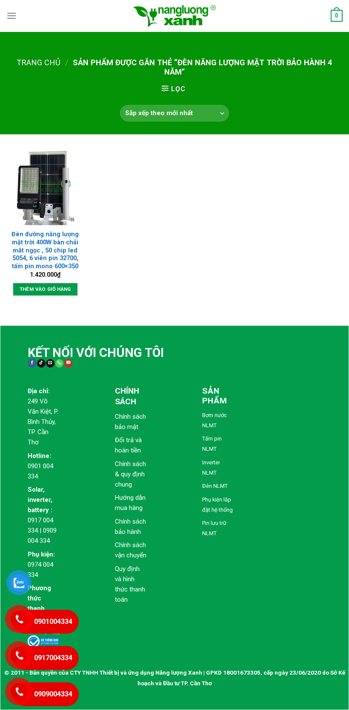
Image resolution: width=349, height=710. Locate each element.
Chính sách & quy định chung (130, 474)
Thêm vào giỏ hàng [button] (45, 289)
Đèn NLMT (215, 486)
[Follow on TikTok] (41, 363)
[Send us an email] (50, 363)
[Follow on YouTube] (68, 363)
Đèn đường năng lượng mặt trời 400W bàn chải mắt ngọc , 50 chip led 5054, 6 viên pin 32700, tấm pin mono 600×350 (45, 250)
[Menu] (11, 15)
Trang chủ (38, 62)
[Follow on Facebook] (32, 363)
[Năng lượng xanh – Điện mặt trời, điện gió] (174, 16)
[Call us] (59, 363)
